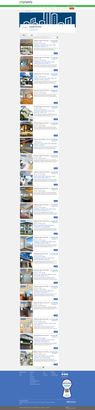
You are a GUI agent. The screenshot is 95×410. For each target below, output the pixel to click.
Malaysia (33, 402)
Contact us (45, 373)
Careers (20, 375)
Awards (50, 6)
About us (20, 373)
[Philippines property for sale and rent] (28, 2)
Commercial (36, 6)
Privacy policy (43, 407)
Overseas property (33, 379)
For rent (31, 375)
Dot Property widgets (54, 375)
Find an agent (32, 376)
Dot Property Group (42, 402)
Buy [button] (24, 35)
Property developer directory (34, 381)
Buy (20, 6)
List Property (26, 6)
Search (72, 8)
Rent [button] (32, 35)
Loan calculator (53, 373)
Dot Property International (50, 402)
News (47, 6)
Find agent (44, 6)
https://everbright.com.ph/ (33, 29)
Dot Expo (20, 403)
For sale (31, 373)
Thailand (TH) (26, 402)
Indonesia (37, 402)
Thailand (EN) (21, 402)
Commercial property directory (35, 384)
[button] (47, 8)
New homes (31, 6)
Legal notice (48, 407)
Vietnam (30, 402)
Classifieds (54, 6)
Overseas (40, 6)
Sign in (74, 6)
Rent (22, 6)
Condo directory (32, 382)
